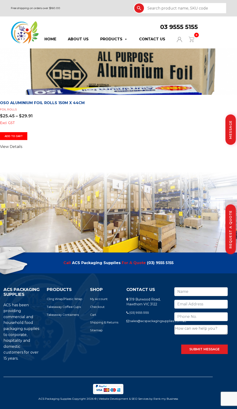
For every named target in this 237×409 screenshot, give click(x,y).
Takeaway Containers (63, 314)
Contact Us (152, 39)
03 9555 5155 (179, 27)
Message (230, 129)
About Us (78, 39)
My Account (99, 299)
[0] (188, 39)
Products (111, 39)
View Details (11, 146)
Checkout (97, 307)
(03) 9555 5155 (160, 263)
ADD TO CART (14, 136)
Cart (93, 314)
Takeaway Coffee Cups (64, 307)
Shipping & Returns (104, 322)
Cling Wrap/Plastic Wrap (64, 299)
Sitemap (96, 330)
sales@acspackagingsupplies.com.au (157, 321)
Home (50, 39)
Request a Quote (230, 229)
